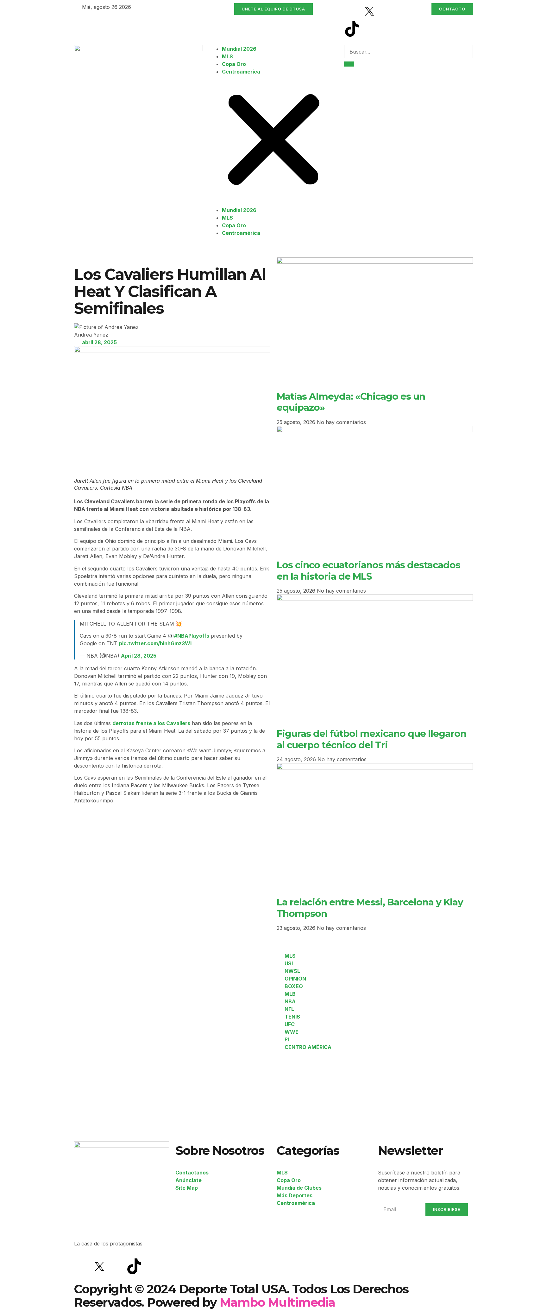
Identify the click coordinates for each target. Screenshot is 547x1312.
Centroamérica (241, 71)
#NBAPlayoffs (191, 636)
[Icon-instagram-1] (387, 11)
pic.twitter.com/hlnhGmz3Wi (155, 643)
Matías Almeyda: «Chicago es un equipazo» (351, 401)
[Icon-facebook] (352, 11)
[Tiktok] (352, 29)
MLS (227, 56)
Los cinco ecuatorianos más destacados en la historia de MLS (368, 570)
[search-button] (349, 64)
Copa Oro (234, 64)
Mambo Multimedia (277, 1302)
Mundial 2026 (239, 49)
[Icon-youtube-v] (369, 29)
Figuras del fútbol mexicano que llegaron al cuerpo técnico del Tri (371, 739)
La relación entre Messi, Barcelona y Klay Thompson (370, 907)
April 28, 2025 (138, 656)
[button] (273, 140)
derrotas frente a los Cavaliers (151, 723)
